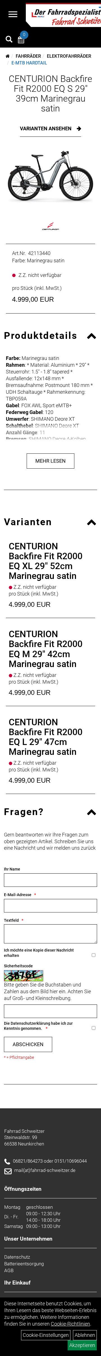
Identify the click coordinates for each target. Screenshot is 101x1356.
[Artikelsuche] (9, 40)
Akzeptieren (82, 1345)
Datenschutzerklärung (30, 1023)
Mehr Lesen (50, 461)
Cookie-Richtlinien (70, 1324)
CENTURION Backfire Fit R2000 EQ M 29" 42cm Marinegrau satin (45, 649)
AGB (8, 1270)
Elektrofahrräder (69, 56)
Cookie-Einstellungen (46, 1335)
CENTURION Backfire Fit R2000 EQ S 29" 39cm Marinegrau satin (50, 93)
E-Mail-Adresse (17, 894)
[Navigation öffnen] (13, 15)
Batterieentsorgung (24, 1264)
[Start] (8, 56)
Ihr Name (12, 869)
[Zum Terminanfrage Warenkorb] (21, 40)
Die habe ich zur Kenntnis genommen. (38, 1026)
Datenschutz (17, 1257)
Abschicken (28, 1044)
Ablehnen (85, 1335)
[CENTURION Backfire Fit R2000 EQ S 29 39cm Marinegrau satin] (50, 177)
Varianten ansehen (46, 128)
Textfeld (11, 920)
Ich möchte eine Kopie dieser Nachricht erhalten (39, 953)
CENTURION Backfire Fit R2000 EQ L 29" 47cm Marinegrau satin (45, 737)
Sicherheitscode (18, 966)
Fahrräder (28, 56)
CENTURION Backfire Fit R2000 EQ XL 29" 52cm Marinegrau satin (45, 561)
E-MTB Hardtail (29, 63)
